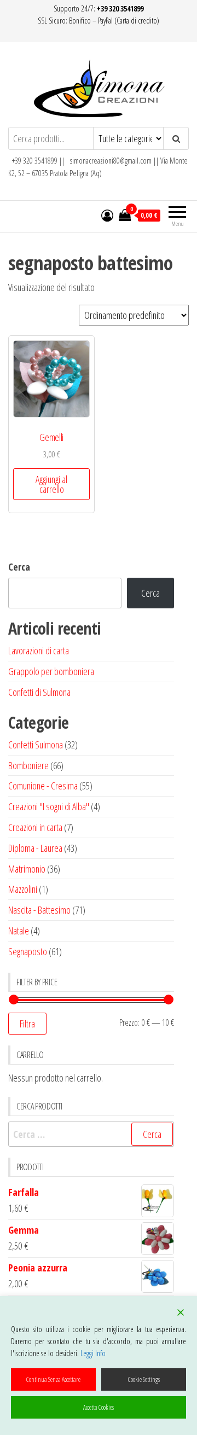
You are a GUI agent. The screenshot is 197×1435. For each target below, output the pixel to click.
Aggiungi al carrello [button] (51, 484)
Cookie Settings (144, 1379)
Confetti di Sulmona (39, 692)
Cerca (19, 566)
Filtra (27, 1023)
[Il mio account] (107, 215)
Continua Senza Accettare (53, 1379)
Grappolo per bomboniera (51, 671)
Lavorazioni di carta (38, 650)
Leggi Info (93, 1353)
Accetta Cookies (98, 1407)
